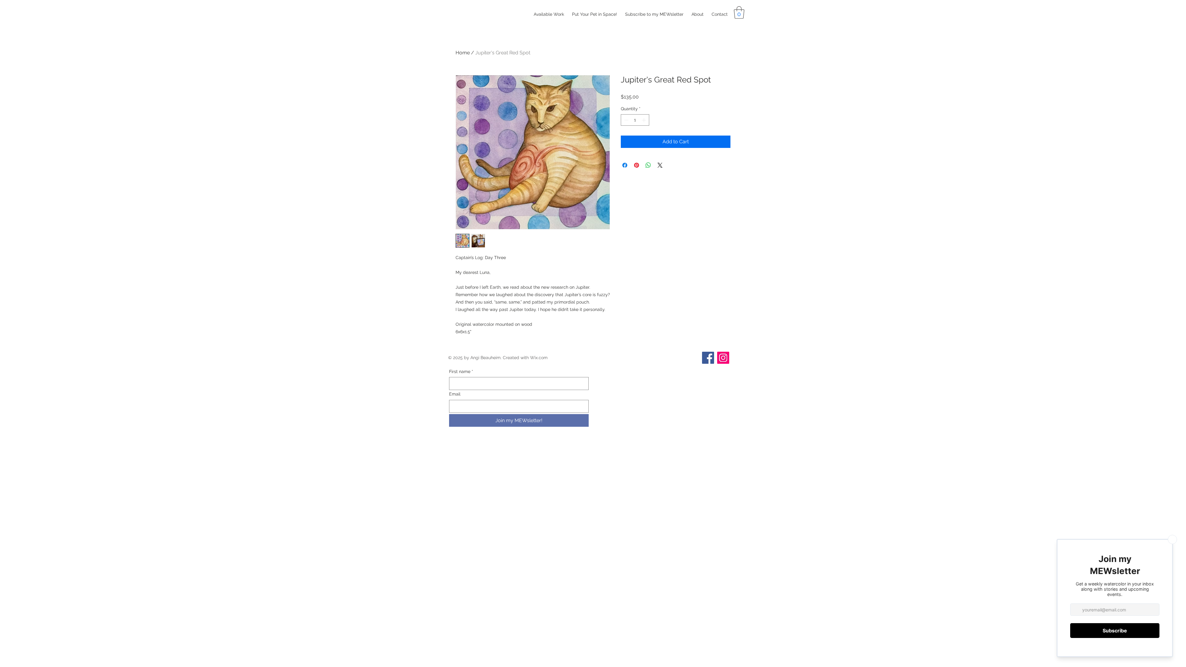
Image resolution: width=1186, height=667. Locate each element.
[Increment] (644, 120)
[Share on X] (660, 165)
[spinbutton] (635, 120)
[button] (739, 12)
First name (461, 371)
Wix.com (539, 357)
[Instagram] (723, 358)
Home (463, 53)
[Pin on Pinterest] (636, 165)
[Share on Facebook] (625, 165)
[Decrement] (625, 120)
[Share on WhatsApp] (648, 165)
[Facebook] (708, 358)
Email (455, 394)
